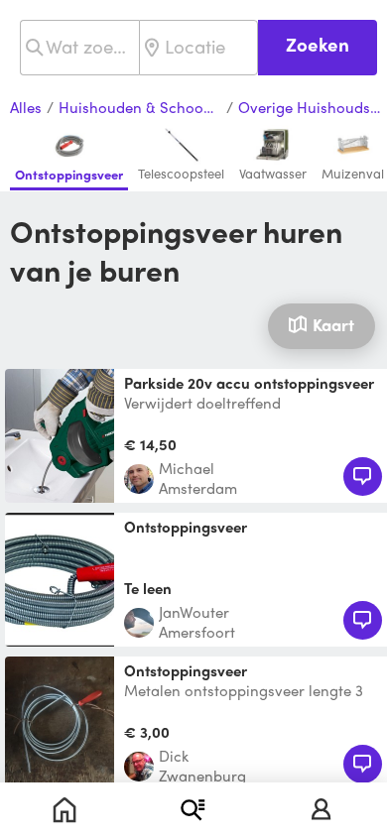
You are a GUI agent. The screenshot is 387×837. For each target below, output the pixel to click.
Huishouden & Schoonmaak (140, 108)
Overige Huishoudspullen (312, 108)
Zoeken (317, 44)
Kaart (333, 324)
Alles (26, 108)
